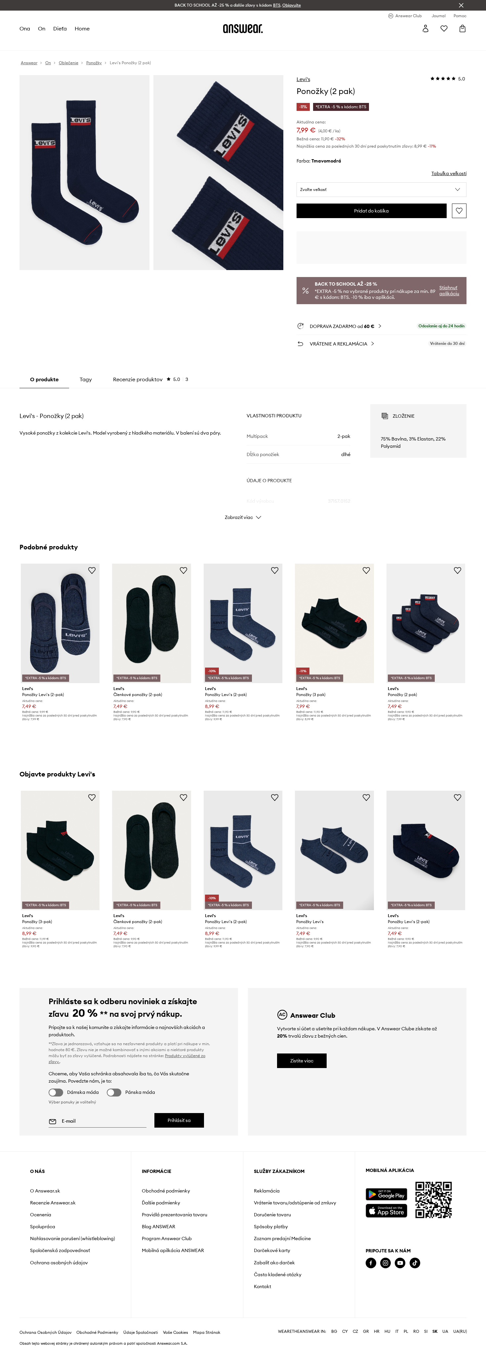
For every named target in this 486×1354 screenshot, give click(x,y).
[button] (382, 189)
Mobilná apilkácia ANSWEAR (173, 1250)
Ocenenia (40, 1215)
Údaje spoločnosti (140, 1332)
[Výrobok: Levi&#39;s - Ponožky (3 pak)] (334, 623)
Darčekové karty (272, 1250)
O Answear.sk (45, 1191)
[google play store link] (386, 1194)
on (41, 28)
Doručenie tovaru (272, 1215)
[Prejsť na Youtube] (400, 1263)
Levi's (303, 79)
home (82, 28)
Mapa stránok (206, 1332)
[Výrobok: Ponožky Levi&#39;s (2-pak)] (60, 623)
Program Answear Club (167, 1238)
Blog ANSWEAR (158, 1227)
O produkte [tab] (44, 379)
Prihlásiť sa (179, 1120)
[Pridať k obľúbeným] (459, 211)
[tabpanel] (243, 456)
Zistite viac (301, 1061)
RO (416, 1331)
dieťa (60, 28)
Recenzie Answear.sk (53, 1203)
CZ (355, 1331)
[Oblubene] (444, 28)
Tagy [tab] (86, 379)
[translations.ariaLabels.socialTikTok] (415, 1263)
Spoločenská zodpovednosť (60, 1250)
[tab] (150, 379)
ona (25, 28)
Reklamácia (267, 1191)
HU (387, 1331)
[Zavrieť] (461, 5)
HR (377, 1331)
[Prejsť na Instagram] (385, 1263)
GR (366, 1331)
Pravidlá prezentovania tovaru (174, 1215)
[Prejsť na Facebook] (371, 1263)
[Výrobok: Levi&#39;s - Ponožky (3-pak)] (60, 850)
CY (345, 1331)
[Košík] (462, 28)
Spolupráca (42, 1227)
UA (445, 1331)
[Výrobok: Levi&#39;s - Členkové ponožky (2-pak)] (151, 623)
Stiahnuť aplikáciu (449, 291)
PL (406, 1331)
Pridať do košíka (371, 211)
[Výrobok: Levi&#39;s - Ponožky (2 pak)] (425, 623)
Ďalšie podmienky (161, 1203)
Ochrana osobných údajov (59, 1263)
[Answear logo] (243, 28)
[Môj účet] (425, 28)
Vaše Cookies (175, 1332)
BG (334, 1331)
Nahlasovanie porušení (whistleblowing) (72, 1238)
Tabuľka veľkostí (448, 173)
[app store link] (386, 1210)
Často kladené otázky (278, 1275)
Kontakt (262, 1286)
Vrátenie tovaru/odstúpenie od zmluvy (295, 1203)
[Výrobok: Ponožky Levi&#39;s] (334, 850)
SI (425, 1331)
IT (397, 1331)
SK (434, 1331)
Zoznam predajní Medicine (282, 1238)
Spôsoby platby (271, 1227)
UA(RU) (460, 1331)
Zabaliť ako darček (274, 1263)
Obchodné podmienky (166, 1191)
